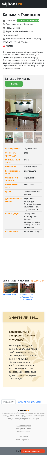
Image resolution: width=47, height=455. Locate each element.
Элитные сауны (24, 431)
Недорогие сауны (23, 428)
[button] (16, 128)
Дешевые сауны (23, 425)
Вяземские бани (9, 294)
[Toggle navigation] (42, 4)
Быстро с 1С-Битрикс (31, 451)
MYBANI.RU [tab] (8, 402)
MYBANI (23, 410)
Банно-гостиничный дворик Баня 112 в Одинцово (27, 297)
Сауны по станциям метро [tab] (29, 402)
